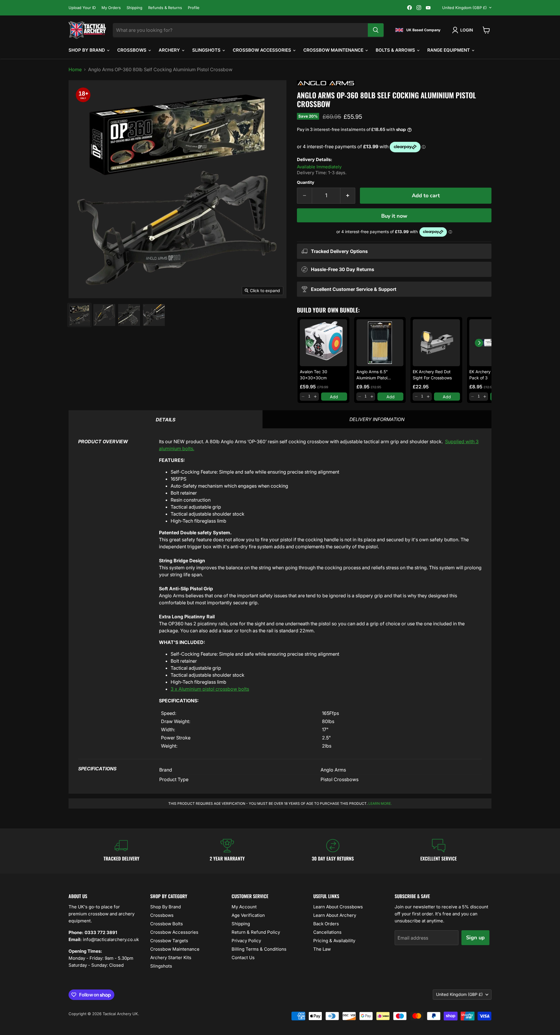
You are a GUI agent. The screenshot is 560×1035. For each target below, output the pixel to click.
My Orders (111, 8)
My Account (244, 907)
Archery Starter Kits (170, 957)
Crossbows (132, 50)
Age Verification (248, 915)
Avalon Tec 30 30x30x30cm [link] (313, 374)
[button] (303, 396)
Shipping (134, 8)
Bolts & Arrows (396, 50)
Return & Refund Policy (256, 932)
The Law (322, 949)
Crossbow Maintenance (334, 50)
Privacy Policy (246, 940)
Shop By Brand (87, 50)
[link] (323, 342)
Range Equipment (449, 50)
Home (75, 69)
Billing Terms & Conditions (259, 949)
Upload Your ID (82, 8)
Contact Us (243, 957)
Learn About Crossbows (338, 907)
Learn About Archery (334, 915)
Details (165, 420)
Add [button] (334, 396)
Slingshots (207, 50)
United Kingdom (464, 7)
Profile (194, 8)
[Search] (376, 30)
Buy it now (394, 215)
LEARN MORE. (380, 803)
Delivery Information (377, 419)
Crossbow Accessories (262, 50)
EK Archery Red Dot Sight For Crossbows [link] (432, 374)
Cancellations (327, 932)
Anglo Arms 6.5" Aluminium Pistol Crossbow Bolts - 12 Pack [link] (375, 375)
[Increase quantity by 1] (347, 196)
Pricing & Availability (334, 940)
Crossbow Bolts (166, 923)
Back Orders (326, 923)
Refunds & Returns (165, 8)
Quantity (305, 182)
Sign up (475, 937)
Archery (170, 50)
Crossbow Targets (169, 940)
